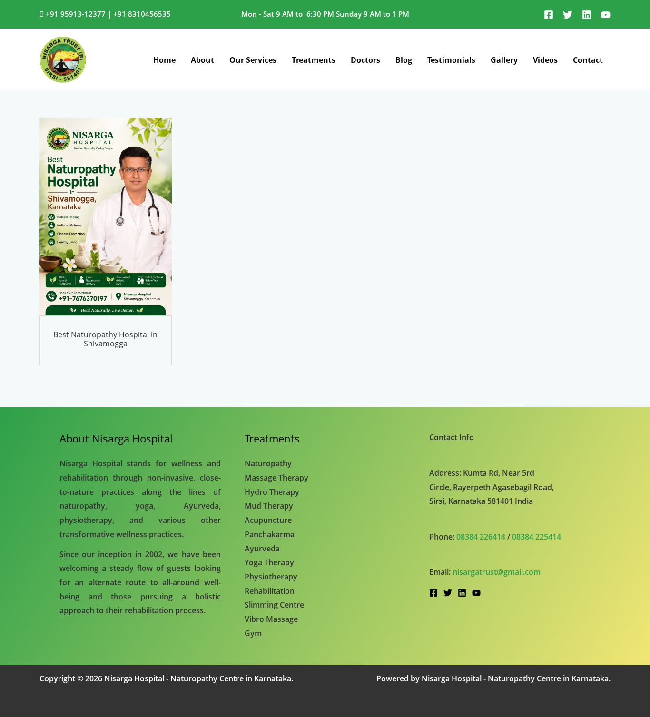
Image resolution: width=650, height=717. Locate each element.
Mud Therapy (269, 506)
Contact (588, 60)
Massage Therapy (276, 477)
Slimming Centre (274, 604)
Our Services (252, 60)
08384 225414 (536, 536)
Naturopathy (268, 463)
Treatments (313, 60)
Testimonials (451, 60)
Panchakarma (270, 534)
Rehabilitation (270, 591)
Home (164, 60)
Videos (545, 60)
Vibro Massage (271, 619)
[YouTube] (606, 15)
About (202, 60)
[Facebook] (548, 15)
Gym (253, 633)
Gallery (504, 60)
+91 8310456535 (142, 14)
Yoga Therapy (269, 562)
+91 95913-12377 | (78, 14)
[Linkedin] (586, 15)
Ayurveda (262, 548)
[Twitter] (567, 15)
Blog (403, 60)
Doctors (365, 60)
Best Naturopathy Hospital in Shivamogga (105, 339)
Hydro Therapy (272, 492)
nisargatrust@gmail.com (497, 572)
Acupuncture (268, 520)
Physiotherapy (271, 576)
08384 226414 (480, 536)
